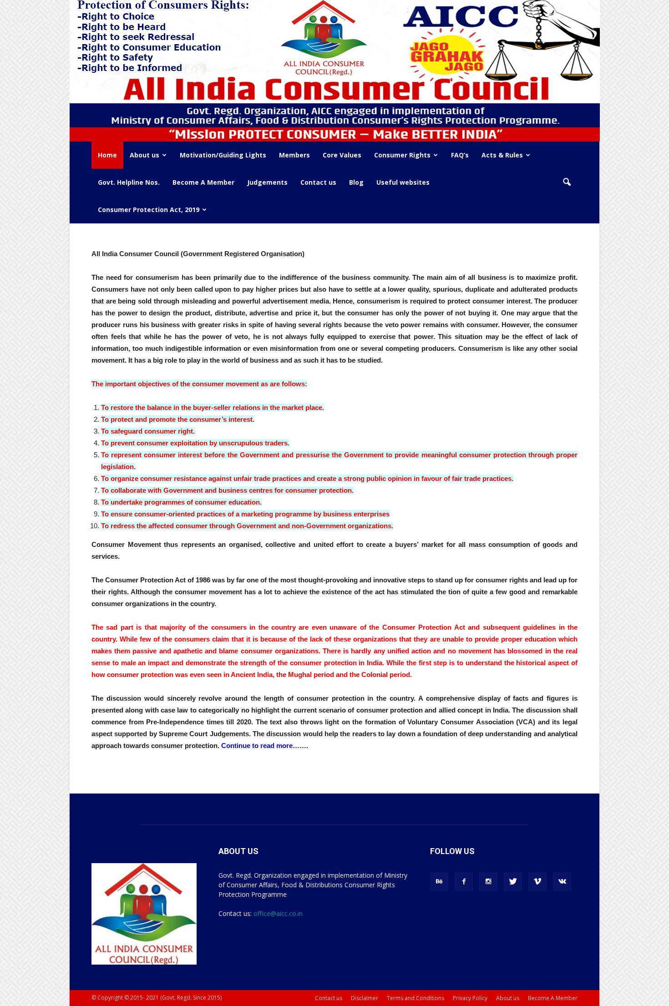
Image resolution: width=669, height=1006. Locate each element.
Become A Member (203, 182)
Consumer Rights (402, 155)
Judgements (267, 182)
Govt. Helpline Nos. (129, 182)
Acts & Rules (502, 155)
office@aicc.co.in (278, 913)
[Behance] (439, 882)
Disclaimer (364, 998)
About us (144, 155)
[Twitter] (513, 882)
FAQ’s (460, 155)
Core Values (342, 155)
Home (107, 155)
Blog (356, 182)
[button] (567, 182)
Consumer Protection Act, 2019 (148, 209)
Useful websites (403, 182)
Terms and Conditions (415, 998)
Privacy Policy (470, 998)
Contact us (318, 182)
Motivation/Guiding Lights (223, 155)
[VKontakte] (562, 882)
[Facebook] (464, 882)
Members (294, 155)
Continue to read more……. (264, 745)
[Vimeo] (537, 882)
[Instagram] (488, 882)
